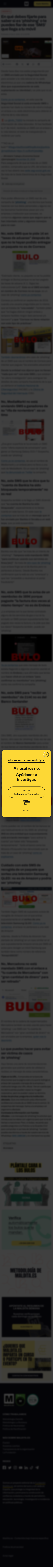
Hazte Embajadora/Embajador (26, 792)
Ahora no (26, 810)
